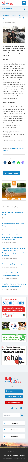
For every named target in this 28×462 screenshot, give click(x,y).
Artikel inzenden (13, 391)
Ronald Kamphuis (8, 458)
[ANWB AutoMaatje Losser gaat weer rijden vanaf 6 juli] (14, 34)
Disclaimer (22, 455)
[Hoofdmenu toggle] (24, 3)
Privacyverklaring (7, 455)
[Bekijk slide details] (14, 190)
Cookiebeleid (15, 455)
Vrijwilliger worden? (11, 173)
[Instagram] (12, 408)
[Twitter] (16, 408)
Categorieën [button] (14, 429)
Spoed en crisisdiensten (14, 402)
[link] (24, 9)
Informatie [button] (15, 423)
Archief (12, 148)
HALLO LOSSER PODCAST (14, 396)
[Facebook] (7, 408)
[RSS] (21, 408)
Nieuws (16, 148)
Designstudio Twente (21, 458)
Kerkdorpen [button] (14, 436)
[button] (20, 8)
